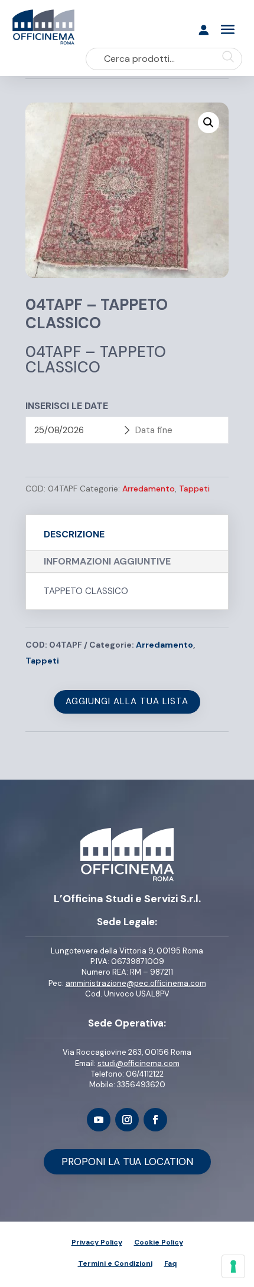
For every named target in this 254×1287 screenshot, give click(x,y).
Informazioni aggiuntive (107, 561)
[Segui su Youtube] (98, 1119)
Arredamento (148, 488)
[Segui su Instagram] (127, 1119)
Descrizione (74, 534)
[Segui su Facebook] (155, 1119)
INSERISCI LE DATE (66, 406)
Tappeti (194, 488)
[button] (208, 122)
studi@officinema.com (138, 1063)
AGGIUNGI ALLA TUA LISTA (127, 701)
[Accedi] (203, 34)
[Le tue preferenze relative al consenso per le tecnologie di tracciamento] (233, 1266)
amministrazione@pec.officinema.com (136, 983)
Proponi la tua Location (127, 1161)
